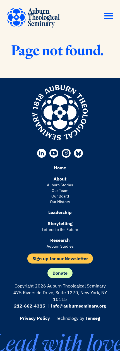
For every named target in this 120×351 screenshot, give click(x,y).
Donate (60, 273)
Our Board (60, 196)
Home (60, 167)
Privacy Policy (35, 318)
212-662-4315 (30, 306)
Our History (60, 201)
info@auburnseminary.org (78, 306)
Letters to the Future (60, 229)
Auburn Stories (60, 184)
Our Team (60, 190)
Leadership (60, 212)
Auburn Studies (60, 246)
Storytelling (60, 223)
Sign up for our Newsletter (60, 258)
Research (60, 240)
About (60, 179)
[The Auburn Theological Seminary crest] (60, 112)
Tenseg (92, 318)
